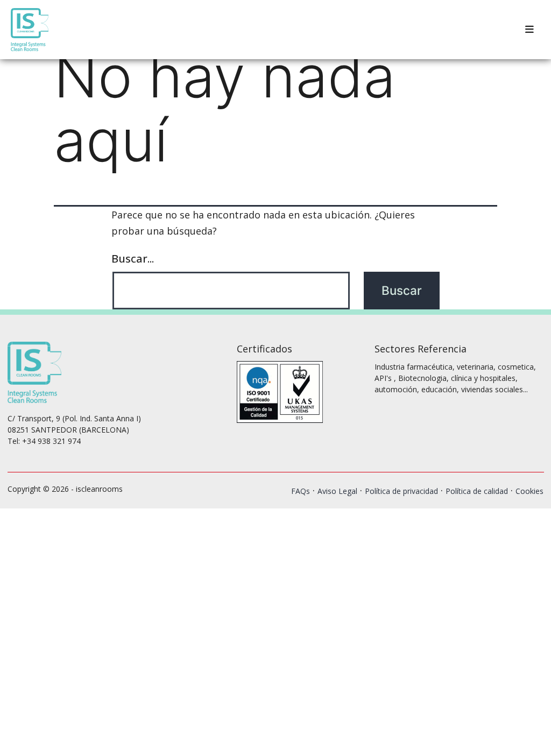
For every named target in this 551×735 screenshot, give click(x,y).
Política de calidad (477, 491)
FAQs (300, 491)
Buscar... (132, 258)
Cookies (529, 491)
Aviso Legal (337, 491)
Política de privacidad (401, 491)
